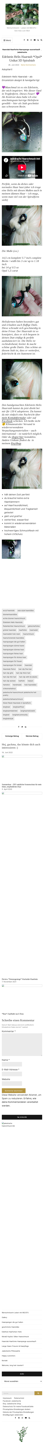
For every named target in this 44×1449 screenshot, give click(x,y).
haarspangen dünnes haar (13, 649)
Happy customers (8, 1356)
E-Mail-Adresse (10, 1069)
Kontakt (5, 1360)
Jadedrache (22, 52)
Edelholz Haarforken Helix (12, 1332)
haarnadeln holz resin (11, 634)
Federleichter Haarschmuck (14, 626)
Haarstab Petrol (9, 669)
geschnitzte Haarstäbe (10, 1327)
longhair (6, 715)
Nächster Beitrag (32, 736)
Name (6, 1060)
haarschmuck (28, 634)
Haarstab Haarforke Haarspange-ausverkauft (21, 49)
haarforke (23, 630)
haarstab (28, 665)
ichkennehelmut (9, 688)
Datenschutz (19, 1398)
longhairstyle (8, 718)
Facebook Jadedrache (12, 1401)
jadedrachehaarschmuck (13, 699)
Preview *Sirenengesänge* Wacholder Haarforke (20, 979)
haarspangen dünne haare (13, 646)
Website (6, 1079)
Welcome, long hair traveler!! (13, 1365)
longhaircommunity (20, 715)
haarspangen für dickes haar (14, 657)
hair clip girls (8, 673)
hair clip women (9, 681)
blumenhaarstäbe (10, 614)
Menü (8, 40)
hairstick (6, 685)
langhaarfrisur (18, 707)
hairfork (22, 681)
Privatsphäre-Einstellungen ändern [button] (16, 1409)
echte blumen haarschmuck (14, 618)
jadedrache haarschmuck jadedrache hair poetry (19, 693)
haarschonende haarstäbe (13, 638)
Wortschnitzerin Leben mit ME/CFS (15, 1313)
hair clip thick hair (23, 673)
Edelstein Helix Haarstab (12, 622)
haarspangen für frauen (12, 661)
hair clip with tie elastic (28, 677)
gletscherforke (34, 626)
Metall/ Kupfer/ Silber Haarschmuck (15, 1337)
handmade (17, 685)
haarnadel (34, 630)
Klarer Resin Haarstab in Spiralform (17, 703)
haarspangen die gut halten (14, 642)
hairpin (30, 681)
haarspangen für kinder (12, 665)
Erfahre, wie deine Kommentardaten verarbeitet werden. (20, 1102)
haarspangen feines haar (13, 653)
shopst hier (18, 436)
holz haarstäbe (30, 685)
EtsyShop (16, 443)
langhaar (6, 707)
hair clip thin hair (9, 677)
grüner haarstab (9, 630)
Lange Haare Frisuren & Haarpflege (15, 1346)
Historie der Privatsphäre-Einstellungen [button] (18, 1412)
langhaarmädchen (10, 711)
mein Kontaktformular (14, 417)
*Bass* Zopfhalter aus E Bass (13, 1014)
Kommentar (9, 1031)
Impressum (7, 1398)
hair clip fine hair (25, 669)
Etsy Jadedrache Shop (12, 1404)
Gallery (4, 1317)
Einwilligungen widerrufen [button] (13, 1415)
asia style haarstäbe (26, 610)
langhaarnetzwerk (28, 711)
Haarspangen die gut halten (12, 1322)
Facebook (7, 420)
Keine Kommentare (28, 65)
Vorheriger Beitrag (12, 736)
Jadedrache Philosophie (11, 1351)
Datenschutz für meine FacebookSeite (18, 1406)
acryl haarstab (9, 610)
